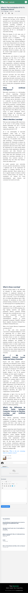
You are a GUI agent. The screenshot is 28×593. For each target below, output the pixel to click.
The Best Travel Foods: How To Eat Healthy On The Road (14, 529)
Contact (11, 588)
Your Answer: (3, 479)
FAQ (15, 588)
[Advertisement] (14, 233)
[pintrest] (9, 13)
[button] (2, 482)
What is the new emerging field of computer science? (14, 452)
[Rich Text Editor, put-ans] (14, 495)
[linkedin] (12, 13)
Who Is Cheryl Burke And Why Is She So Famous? (14, 545)
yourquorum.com (19, 590)
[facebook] (5, 13)
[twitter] (2, 13)
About (7, 588)
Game (4, 540)
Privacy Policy (19, 588)
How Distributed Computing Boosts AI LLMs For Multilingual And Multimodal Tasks (14, 523)
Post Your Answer (5, 506)
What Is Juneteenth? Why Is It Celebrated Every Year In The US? (14, 535)
